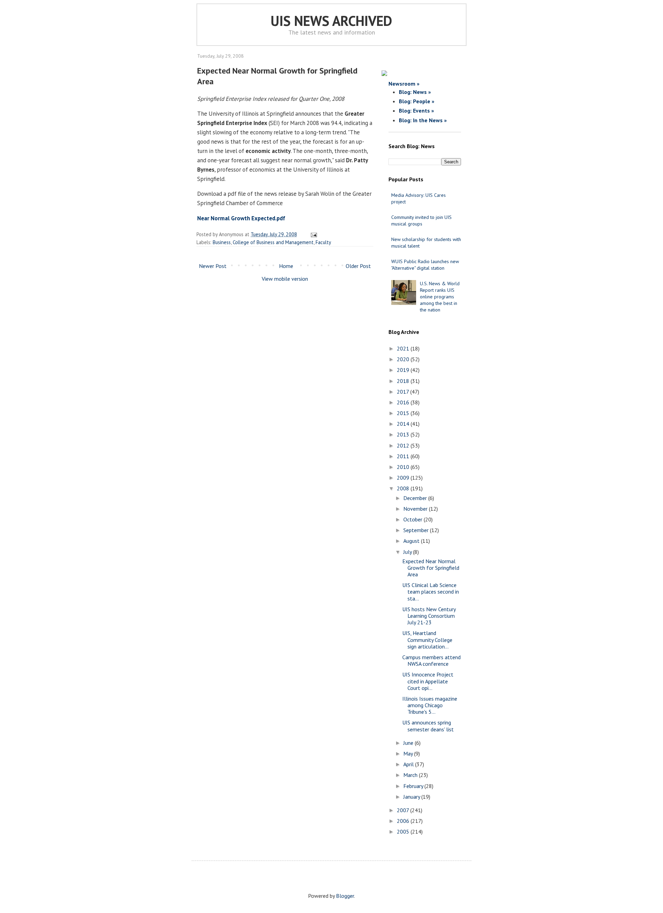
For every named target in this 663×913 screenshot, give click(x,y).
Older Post (358, 265)
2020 (404, 359)
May (408, 753)
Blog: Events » (416, 110)
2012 (404, 445)
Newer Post (213, 265)
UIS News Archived (331, 21)
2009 (404, 477)
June (409, 742)
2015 (404, 413)
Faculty (323, 242)
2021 (404, 348)
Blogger (345, 895)
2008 (404, 488)
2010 (404, 466)
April (409, 764)
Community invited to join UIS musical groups (421, 220)
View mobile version (285, 278)
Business (222, 242)
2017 (403, 391)
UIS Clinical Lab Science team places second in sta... (430, 592)
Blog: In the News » (423, 120)
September (416, 530)
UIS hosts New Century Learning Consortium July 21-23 (428, 616)
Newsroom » (404, 83)
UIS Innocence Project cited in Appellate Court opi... (427, 681)
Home (286, 265)
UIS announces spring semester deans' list (428, 725)
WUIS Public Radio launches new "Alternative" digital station (425, 264)
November (416, 508)
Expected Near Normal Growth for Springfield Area (430, 568)
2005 (404, 831)
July (408, 551)
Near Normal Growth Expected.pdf (241, 218)
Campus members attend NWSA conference (431, 660)
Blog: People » (416, 101)
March (411, 774)
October (413, 519)
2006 (404, 820)
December (415, 497)
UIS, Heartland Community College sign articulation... (427, 640)
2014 (404, 423)
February (413, 785)
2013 (404, 434)
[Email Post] (312, 234)
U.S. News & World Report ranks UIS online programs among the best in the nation (440, 296)
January (412, 796)
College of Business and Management (273, 242)
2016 (404, 402)
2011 (404, 456)
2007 (403, 810)
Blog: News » (415, 91)
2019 (404, 369)
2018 (404, 380)
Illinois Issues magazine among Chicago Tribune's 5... (429, 705)
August (412, 540)
